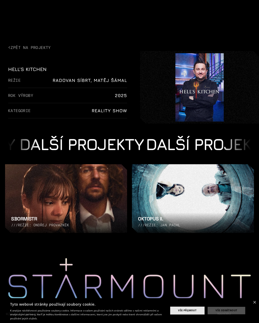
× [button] (254, 302)
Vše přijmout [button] (187, 310)
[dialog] (129, 310)
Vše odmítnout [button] (226, 310)
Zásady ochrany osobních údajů (56, 318)
